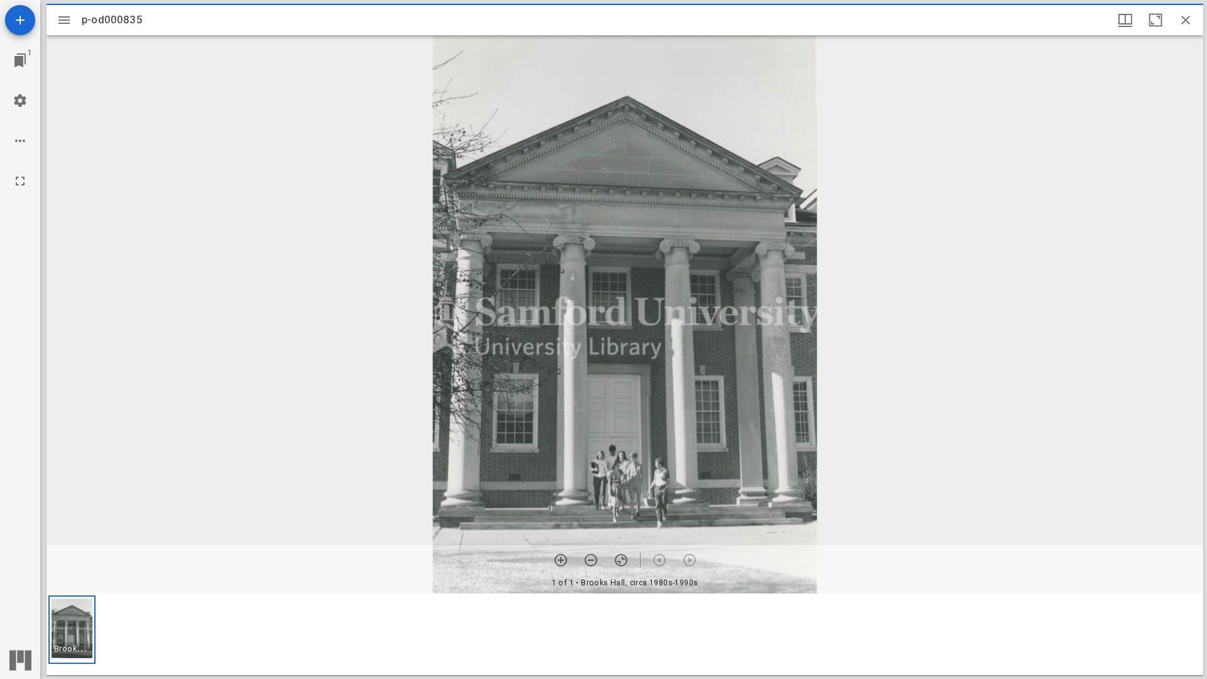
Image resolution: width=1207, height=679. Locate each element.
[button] (72, 630)
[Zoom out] (591, 560)
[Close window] (1186, 20)
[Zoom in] (561, 560)
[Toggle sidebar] (64, 20)
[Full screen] (20, 181)
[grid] (625, 634)
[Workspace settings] (20, 101)
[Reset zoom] (621, 560)
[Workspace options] (20, 141)
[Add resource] (20, 20)
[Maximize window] (1155, 20)
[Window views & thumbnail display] (1125, 20)
